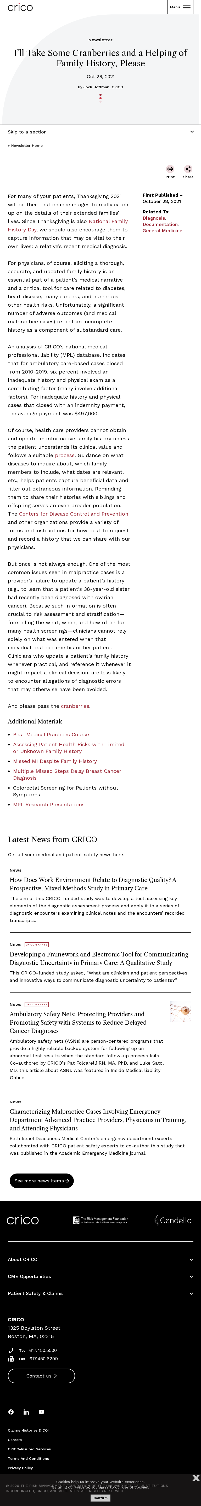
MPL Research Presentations (49, 804)
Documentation (160, 224)
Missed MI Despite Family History (55, 761)
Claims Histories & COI (28, 1430)
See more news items (39, 1180)
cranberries (75, 706)
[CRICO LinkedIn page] (26, 1412)
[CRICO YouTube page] (41, 1412)
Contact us (39, 1376)
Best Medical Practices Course (51, 734)
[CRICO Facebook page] (11, 1412)
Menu (175, 7)
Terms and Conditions (28, 1458)
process (65, 455)
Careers (15, 1440)
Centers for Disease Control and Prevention (72, 514)
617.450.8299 (44, 1358)
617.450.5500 (43, 1350)
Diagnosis (154, 218)
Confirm (100, 1498)
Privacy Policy (20, 1468)
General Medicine (162, 230)
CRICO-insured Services (29, 1449)
